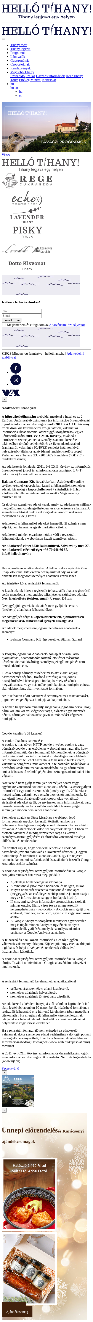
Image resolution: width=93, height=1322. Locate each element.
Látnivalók (17, 56)
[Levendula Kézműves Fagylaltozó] (27, 256)
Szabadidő (17, 76)
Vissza (6, 155)
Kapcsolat (49, 80)
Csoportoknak (20, 64)
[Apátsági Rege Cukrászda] (27, 188)
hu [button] (12, 84)
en (16, 87)
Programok (18, 53)
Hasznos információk (50, 76)
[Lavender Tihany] (27, 222)
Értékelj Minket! (30, 80)
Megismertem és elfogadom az (46, 325)
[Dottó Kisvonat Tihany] (27, 273)
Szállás (30, 76)
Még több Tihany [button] (22, 72)
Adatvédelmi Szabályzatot (67, 325)
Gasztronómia (19, 60)
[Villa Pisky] (27, 239)
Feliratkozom (11, 320)
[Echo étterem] (27, 205)
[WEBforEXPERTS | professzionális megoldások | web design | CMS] (11, 395)
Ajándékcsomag (17, 1312)
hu (12, 87)
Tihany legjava (20, 49)
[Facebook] (15, 372)
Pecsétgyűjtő (10, 1068)
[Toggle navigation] (3, 38)
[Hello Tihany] (46, 18)
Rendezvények (20, 68)
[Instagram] (15, 384)
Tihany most (18, 45)
